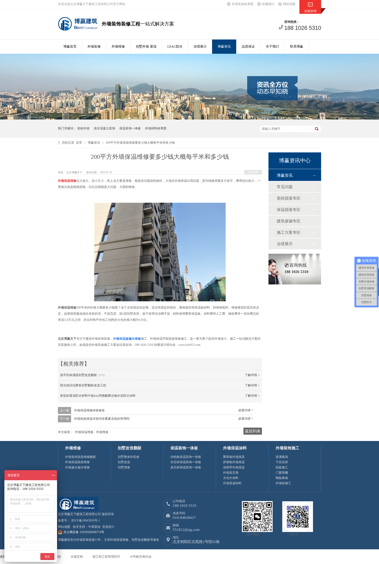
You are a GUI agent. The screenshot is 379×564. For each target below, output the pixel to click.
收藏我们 (268, 4)
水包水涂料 (230, 478)
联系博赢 (296, 46)
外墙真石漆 (230, 472)
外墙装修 (94, 46)
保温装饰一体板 (130, 128)
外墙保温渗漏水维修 (127, 338)
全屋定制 (77, 556)
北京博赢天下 (74, 172)
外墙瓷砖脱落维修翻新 (80, 457)
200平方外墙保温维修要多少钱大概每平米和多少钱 (140, 142)
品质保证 (248, 46)
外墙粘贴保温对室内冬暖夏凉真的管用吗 (101, 418)
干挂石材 (282, 462)
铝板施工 (282, 467)
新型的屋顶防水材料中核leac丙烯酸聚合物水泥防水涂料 (98, 395)
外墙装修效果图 (242, 4)
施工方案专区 (288, 232)
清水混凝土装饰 (104, 128)
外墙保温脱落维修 (77, 462)
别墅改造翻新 (129, 448)
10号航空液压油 (140, 556)
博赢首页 (70, 46)
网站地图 (289, 4)
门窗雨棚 (282, 472)
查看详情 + (245, 410)
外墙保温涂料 (235, 448)
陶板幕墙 (282, 478)
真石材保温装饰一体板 (185, 467)
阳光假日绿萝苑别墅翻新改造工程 (83, 385)
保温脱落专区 (288, 209)
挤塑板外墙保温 (234, 462)
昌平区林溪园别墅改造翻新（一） (83, 375)
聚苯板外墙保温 (234, 457)
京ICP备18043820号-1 (85, 520)
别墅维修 (124, 467)
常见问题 (285, 187)
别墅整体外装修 (128, 457)
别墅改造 (124, 462)
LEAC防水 (174, 46)
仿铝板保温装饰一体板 (185, 457)
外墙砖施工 (283, 483)
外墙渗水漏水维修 (77, 467)
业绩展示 (200, 46)
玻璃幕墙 (282, 457)
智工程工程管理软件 (107, 556)
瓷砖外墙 (83, 128)
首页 (79, 142)
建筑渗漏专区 (288, 221)
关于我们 (272, 46)
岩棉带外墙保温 (234, 467)
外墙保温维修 (84, 432)
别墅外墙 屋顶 (146, 46)
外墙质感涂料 (232, 483)
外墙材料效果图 (155, 128)
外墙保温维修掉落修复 (89, 410)
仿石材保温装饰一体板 (185, 462)
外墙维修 (118, 46)
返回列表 (253, 172)
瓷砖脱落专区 (288, 198)
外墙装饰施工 (287, 448)
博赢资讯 (224, 46)
